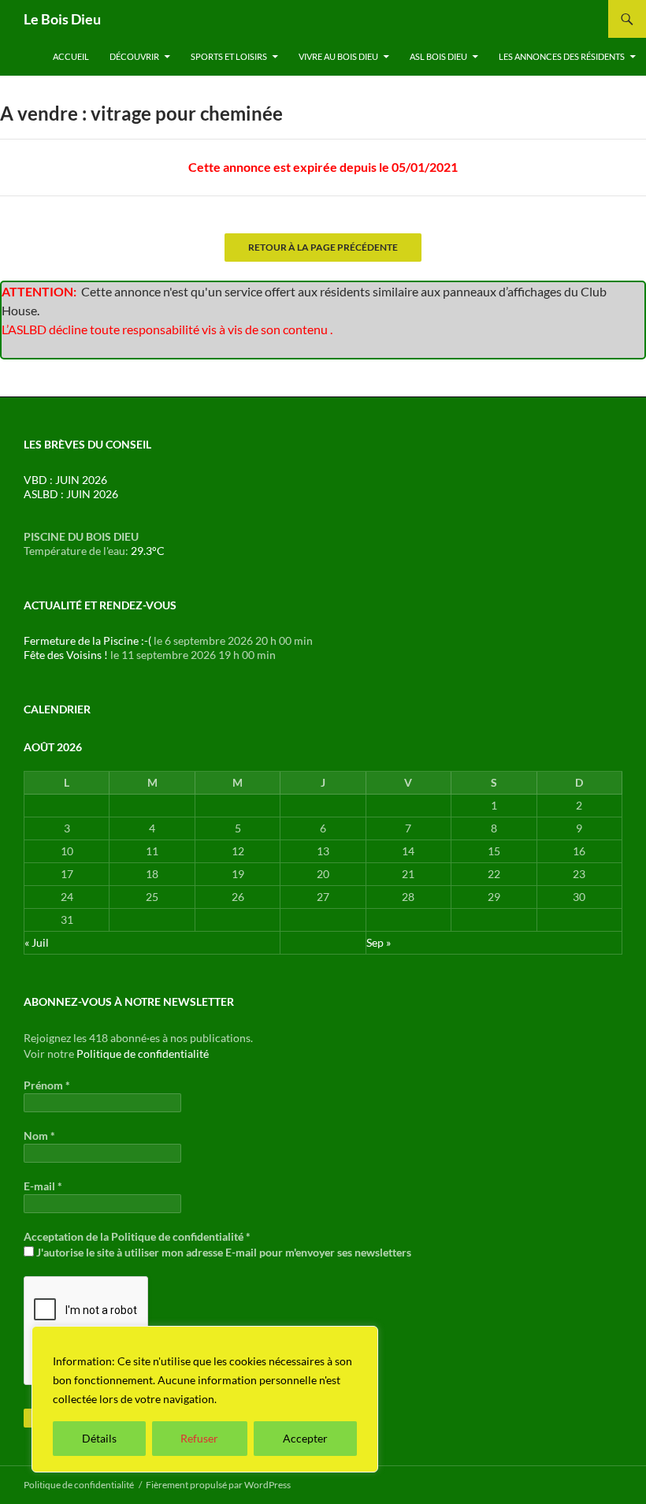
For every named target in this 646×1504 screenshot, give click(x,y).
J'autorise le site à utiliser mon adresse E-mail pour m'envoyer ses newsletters (222, 1252)
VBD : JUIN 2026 (65, 479)
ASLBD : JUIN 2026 (71, 494)
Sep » (378, 942)
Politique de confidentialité (142, 1053)
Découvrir (134, 56)
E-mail (43, 1186)
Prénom (47, 1085)
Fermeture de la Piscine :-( (87, 640)
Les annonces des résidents (562, 56)
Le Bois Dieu (62, 19)
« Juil (36, 942)
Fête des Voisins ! (66, 654)
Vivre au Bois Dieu (338, 56)
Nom (39, 1135)
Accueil (71, 56)
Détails (99, 1438)
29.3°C (148, 550)
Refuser (199, 1438)
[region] (205, 1399)
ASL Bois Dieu (438, 56)
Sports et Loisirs (229, 56)
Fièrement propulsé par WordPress (218, 1485)
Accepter (305, 1438)
